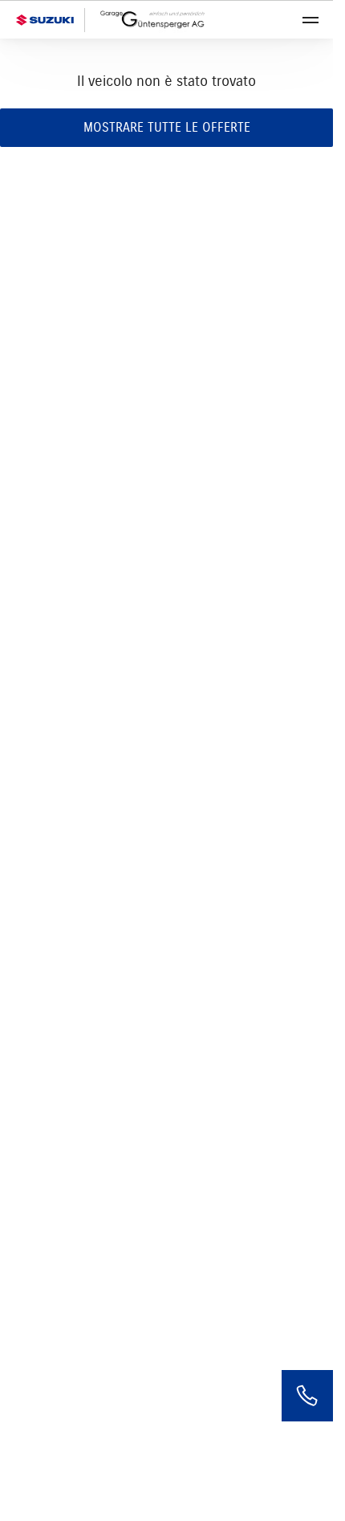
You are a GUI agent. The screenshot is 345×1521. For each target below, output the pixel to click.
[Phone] (307, 1395)
